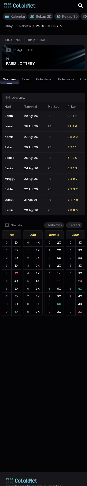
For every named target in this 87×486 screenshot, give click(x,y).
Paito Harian (44, 79)
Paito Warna (66, 79)
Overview (9, 79)
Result (26, 79)
